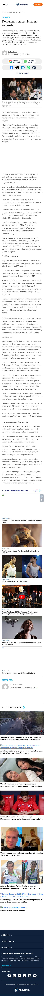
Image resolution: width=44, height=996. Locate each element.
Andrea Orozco (12, 52)
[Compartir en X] (17, 67)
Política (22, 12)
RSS (38, 984)
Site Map (33, 984)
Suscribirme (5, 965)
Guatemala (12, 12)
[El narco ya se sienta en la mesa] (13, 908)
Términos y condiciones (23, 984)
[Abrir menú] (4, 4)
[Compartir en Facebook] (12, 67)
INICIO (4, 12)
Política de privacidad (10, 984)
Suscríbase (38, 4)
